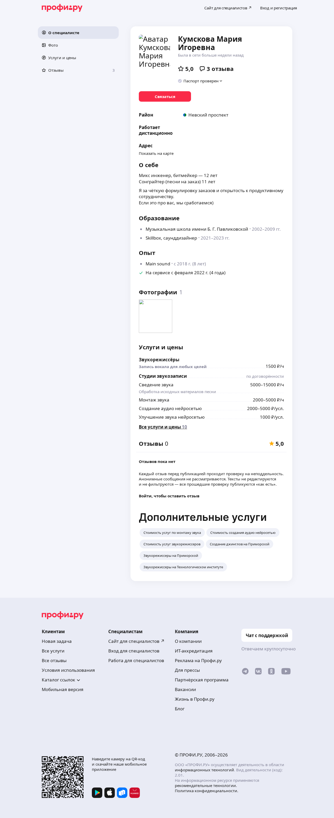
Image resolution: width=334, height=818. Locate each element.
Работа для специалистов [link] (136, 660)
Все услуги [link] (53, 651)
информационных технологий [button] (204, 769)
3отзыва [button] (220, 68)
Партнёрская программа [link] (202, 680)
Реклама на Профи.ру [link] (198, 660)
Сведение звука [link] (156, 385)
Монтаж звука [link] (154, 400)
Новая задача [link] (57, 641)
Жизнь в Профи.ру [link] (194, 699)
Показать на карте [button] (156, 153)
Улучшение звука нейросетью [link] (172, 417)
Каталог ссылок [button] (58, 680)
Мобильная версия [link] (63, 689)
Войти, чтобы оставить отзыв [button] (169, 495)
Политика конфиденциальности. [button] (206, 790)
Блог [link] (179, 709)
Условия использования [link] (68, 670)
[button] (78, 32)
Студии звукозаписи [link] (163, 376)
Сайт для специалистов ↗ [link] (136, 641)
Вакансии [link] (185, 689)
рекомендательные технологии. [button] (206, 785)
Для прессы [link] (187, 670)
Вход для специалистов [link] (133, 651)
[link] (165, 96)
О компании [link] (188, 641)
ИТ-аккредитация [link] (194, 651)
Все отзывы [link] (54, 660)
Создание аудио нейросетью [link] (170, 408)
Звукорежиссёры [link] (159, 360)
